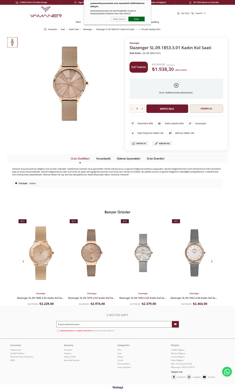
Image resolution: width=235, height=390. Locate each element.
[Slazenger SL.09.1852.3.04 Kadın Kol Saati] (194, 253)
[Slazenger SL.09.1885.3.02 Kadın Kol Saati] (41, 253)
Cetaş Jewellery (124, 367)
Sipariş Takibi (70, 357)
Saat (119, 353)
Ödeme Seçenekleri (128, 158)
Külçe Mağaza (177, 360)
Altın (119, 350)
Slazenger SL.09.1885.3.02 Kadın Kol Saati (41, 297)
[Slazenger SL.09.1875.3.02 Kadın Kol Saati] (92, 253)
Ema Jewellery (124, 364)
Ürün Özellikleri (80, 158)
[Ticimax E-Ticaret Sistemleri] (117, 387)
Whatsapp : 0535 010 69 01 (183, 367)
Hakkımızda (15, 350)
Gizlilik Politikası (17, 353)
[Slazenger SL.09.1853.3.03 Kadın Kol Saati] (143, 253)
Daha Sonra (119, 19)
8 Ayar (120, 357)
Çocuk (120, 360)
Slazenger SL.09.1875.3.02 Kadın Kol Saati (92, 297)
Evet (136, 19)
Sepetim (67, 353)
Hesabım (68, 350)
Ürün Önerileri (155, 158)
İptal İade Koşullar (72, 360)
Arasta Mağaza (178, 357)
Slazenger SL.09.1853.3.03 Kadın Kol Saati (143, 297)
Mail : (181, 364)
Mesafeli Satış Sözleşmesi (21, 357)
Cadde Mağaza (177, 350)
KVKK (12, 360)
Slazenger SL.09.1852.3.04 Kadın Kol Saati (194, 297)
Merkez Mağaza (178, 353)
